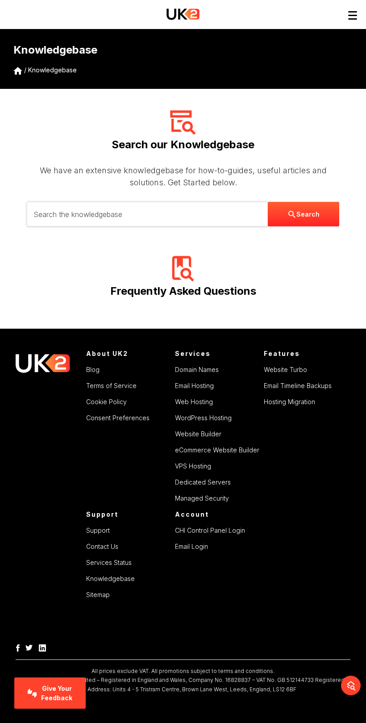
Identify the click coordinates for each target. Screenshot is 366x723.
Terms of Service (111, 385)
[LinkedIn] (44, 647)
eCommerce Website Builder (217, 450)
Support (98, 530)
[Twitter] (31, 647)
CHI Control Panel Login (210, 530)
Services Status (109, 562)
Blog (93, 369)
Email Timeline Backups (298, 385)
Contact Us (102, 546)
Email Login (191, 546)
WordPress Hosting (203, 418)
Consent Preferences (118, 418)
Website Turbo (285, 369)
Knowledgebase (52, 70)
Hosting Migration (289, 401)
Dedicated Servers (203, 482)
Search (308, 214)
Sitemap (98, 594)
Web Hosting (194, 401)
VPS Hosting (193, 466)
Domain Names (197, 369)
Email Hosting (194, 385)
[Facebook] (20, 647)
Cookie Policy (106, 401)
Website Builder (198, 434)
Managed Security (202, 498)
